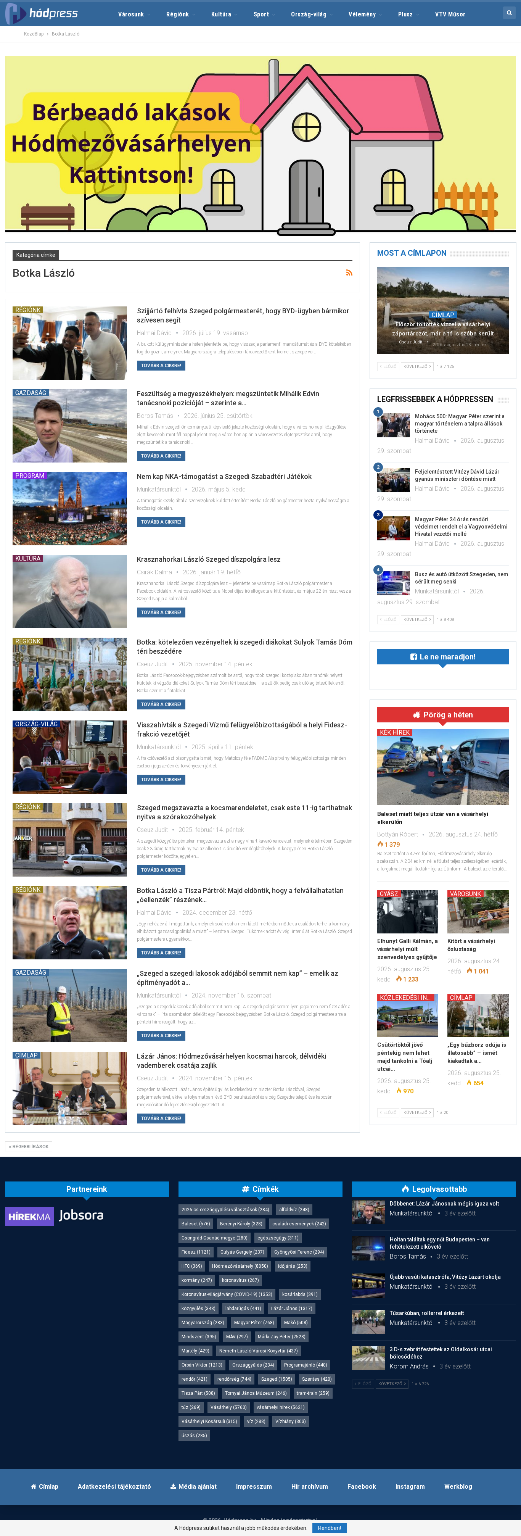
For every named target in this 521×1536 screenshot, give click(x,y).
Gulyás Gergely (242, 1252)
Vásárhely (229, 1407)
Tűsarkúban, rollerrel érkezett (427, 1313)
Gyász (389, 893)
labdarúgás (243, 1308)
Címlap (26, 1055)
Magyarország (203, 1322)
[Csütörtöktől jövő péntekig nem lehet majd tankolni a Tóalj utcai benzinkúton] (408, 1015)
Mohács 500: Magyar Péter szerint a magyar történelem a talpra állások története (460, 423)
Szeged (276, 1379)
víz (256, 1421)
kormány (197, 1280)
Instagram (410, 1486)
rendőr (194, 1379)
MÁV (237, 1336)
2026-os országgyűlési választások (225, 1209)
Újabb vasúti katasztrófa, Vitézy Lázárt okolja (445, 1277)
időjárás (292, 1266)
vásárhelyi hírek (281, 1407)
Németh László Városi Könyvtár (258, 1351)
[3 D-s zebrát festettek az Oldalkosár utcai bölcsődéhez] (368, 1358)
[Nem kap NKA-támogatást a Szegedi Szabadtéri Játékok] (70, 508)
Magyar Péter (254, 1322)
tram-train (313, 1393)
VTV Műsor (450, 14)
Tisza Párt (198, 1393)
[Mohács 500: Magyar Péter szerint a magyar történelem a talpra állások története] (393, 425)
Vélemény (362, 14)
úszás (194, 1435)
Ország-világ (308, 14)
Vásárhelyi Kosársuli (209, 1421)
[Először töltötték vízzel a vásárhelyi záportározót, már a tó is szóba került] (443, 311)
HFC (192, 1266)
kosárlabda (300, 1294)
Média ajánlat (197, 1486)
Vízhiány (290, 1421)
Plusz (405, 14)
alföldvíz (294, 1209)
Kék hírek (395, 732)
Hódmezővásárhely (240, 1266)
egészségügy (278, 1238)
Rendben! (329, 1528)
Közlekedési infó (407, 997)
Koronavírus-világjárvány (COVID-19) (227, 1294)
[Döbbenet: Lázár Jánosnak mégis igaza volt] (368, 1212)
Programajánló (305, 1365)
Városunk (131, 14)
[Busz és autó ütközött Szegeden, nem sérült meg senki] (393, 583)
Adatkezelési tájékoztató (114, 1486)
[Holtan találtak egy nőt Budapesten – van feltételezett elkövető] (368, 1248)
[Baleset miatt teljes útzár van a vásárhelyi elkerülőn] (443, 767)
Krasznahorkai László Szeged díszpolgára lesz (209, 559)
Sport (261, 14)
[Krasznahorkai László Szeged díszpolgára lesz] (70, 591)
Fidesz (196, 1252)
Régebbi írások (29, 1146)
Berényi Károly (241, 1224)
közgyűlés (198, 1308)
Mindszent (199, 1336)
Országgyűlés (253, 1365)
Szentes (317, 1379)
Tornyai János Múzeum (256, 1393)
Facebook (361, 1486)
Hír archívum (309, 1486)
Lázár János (291, 1308)
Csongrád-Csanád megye (215, 1238)
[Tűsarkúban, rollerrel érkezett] (368, 1322)
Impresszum (254, 1486)
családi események (299, 1224)
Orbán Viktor (202, 1365)
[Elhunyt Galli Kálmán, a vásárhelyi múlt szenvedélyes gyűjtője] (408, 911)
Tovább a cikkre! (161, 365)
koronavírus (240, 1280)
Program (29, 475)
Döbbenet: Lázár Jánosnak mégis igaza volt (444, 1204)
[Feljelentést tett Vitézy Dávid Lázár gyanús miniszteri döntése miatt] (393, 480)
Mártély (195, 1351)
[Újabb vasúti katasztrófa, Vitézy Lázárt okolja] (368, 1285)
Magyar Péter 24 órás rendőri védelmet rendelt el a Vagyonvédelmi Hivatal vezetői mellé (461, 526)
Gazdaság (30, 392)
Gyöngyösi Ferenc (299, 1252)
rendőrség (234, 1379)
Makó (296, 1322)
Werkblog (458, 1486)
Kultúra (221, 14)
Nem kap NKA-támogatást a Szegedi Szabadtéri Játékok (224, 476)
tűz (191, 1407)
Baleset (196, 1224)
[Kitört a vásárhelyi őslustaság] (478, 911)
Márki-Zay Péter (282, 1336)
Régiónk (177, 14)
